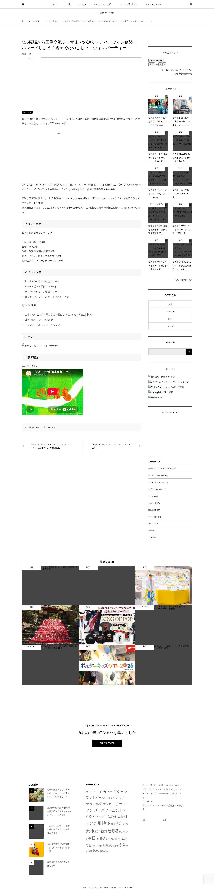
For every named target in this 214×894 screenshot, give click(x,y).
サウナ (120, 797)
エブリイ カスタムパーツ (157, 489)
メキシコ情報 (153, 496)
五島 (120, 816)
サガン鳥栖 (94, 804)
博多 (106, 823)
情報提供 (171, 805)
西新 (90, 851)
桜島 (112, 838)
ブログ (170, 326)
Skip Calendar (156, 60)
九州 (68, 4)
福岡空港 (107, 845)
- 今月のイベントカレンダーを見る (176, 70)
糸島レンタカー (154, 524)
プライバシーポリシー (125, 887)
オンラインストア (153, 4)
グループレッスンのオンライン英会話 (162, 468)
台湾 (113, 823)
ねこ (90, 792)
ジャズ (99, 810)
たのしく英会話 (154, 503)
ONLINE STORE (107, 743)
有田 (92, 838)
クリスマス (109, 798)
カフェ (108, 792)
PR (87, 792)
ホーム (55, 4)
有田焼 (101, 839)
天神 (90, 830)
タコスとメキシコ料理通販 (158, 475)
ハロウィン (50, 427)
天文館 (125, 824)
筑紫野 (115, 845)
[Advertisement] (81, 156)
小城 (124, 832)
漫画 (93, 846)
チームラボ (113, 810)
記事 (37, 427)
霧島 (102, 851)
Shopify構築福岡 (154, 517)
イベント (31, 427)
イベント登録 (159, 805)
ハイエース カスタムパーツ (158, 482)
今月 (152, 64)
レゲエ (103, 816)
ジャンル (82, 4)
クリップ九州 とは (129, 4)
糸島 (122, 844)
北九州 (95, 823)
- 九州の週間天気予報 (182, 73)
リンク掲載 (152, 537)
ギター (118, 791)
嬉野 (104, 831)
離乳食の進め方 (154, 510)
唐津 (119, 823)
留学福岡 (151, 530)
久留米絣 (112, 816)
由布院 (99, 845)
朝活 (107, 839)
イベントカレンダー (103, 4)
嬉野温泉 (115, 830)
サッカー (108, 804)
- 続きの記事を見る (183, 280)
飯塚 (107, 851)
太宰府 (97, 831)
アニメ (97, 792)
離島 (96, 851)
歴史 (117, 838)
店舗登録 (147, 805)
